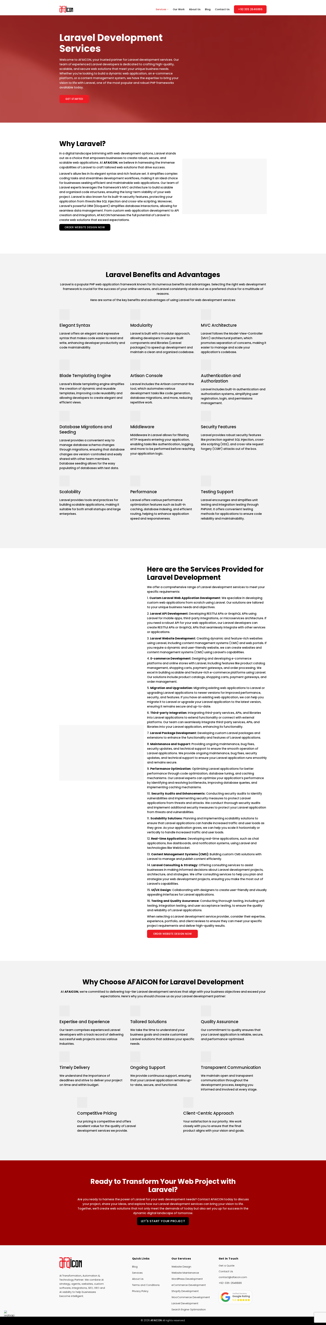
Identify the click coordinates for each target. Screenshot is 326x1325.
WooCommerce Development (190, 1297)
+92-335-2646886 (230, 1283)
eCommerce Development (188, 1285)
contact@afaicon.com (233, 1277)
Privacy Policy (140, 1291)
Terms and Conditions (146, 1285)
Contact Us (222, 9)
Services (161, 9)
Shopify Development (185, 1291)
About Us (195, 9)
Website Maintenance (185, 1272)
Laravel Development (184, 1303)
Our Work (179, 9)
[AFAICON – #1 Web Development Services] (72, 9)
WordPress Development (187, 1279)
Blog (208, 9)
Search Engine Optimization (188, 1309)
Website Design (181, 1266)
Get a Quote (226, 1265)
